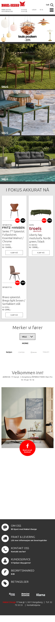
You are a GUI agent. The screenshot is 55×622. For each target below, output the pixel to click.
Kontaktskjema (33, 605)
